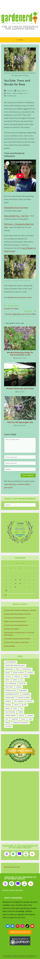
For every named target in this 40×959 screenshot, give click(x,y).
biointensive (27, 669)
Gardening (26, 694)
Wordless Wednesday (20, 723)
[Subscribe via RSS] (32, 853)
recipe (16, 705)
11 (15, 580)
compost (17, 676)
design (25, 676)
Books (7, 673)
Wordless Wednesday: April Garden (20, 388)
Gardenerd (23, 690)
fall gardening (10, 683)
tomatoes (14, 719)
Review (7, 708)
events (15, 680)
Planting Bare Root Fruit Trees (16, 207)
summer (30, 715)
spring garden (10, 715)
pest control (19, 701)
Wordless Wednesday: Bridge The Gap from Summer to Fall (20, 353)
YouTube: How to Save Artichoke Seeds (16, 625)
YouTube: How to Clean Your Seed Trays (16, 642)
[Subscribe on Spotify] (13, 853)
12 (20, 580)
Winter (7, 723)
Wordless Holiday (9, 646)
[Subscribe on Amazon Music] (19, 853)
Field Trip (22, 683)
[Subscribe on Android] (26, 853)
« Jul (5, 595)
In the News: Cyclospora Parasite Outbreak (17, 639)
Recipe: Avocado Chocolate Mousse (15, 621)
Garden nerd (9, 698)
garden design (10, 690)
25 (15, 587)
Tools (23, 719)
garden (18, 687)
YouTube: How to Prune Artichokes (14, 618)
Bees (16, 297)
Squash (21, 715)
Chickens (30, 673)
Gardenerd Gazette (12, 694)
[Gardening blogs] (20, 750)
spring (20, 712)
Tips (6, 719)
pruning (8, 705)
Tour (30, 719)
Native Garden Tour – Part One (16, 216)
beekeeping (10, 297)
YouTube (28, 297)
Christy (9, 91)
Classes (8, 676)
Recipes (24, 705)
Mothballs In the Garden (11, 629)
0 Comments (11, 96)
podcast (30, 701)
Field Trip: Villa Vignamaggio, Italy (20, 422)
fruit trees (9, 687)
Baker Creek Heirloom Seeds (15, 665)
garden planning (24, 698)
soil (21, 708)
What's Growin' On (20, 93)
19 (20, 583)
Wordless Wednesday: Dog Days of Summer (17, 614)
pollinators (22, 297)
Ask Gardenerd (10, 662)
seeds (15, 708)
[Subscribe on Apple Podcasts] (6, 853)
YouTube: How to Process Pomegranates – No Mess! (20, 610)
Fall (22, 680)
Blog (8, 93)
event (7, 680)
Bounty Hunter (18, 673)
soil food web (10, 712)
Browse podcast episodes (12, 867)
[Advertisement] (19, 806)
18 (15, 583)
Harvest (8, 701)
